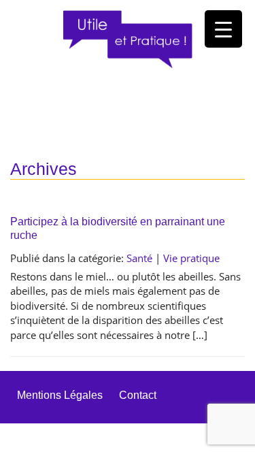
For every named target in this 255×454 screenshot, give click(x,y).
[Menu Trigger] (223, 29)
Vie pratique (191, 258)
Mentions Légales (60, 395)
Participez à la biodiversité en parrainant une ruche (117, 228)
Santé (139, 258)
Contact (137, 395)
